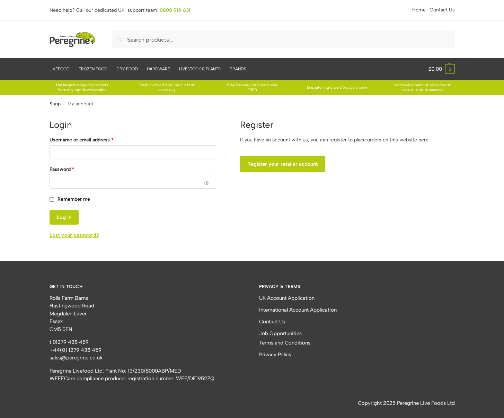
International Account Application (298, 310)
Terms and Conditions (284, 343)
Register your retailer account (282, 164)
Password (62, 169)
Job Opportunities (280, 333)
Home (419, 10)
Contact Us (442, 10)
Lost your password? (74, 235)
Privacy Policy (275, 354)
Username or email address (82, 140)
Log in (64, 217)
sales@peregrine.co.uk (76, 358)
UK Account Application (287, 298)
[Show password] (207, 182)
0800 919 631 (175, 10)
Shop (55, 103)
